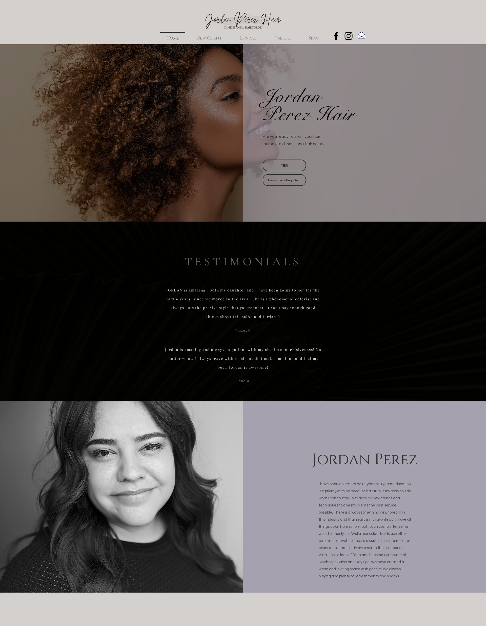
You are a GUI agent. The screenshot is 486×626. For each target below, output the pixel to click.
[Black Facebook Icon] (336, 36)
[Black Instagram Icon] (348, 36)
